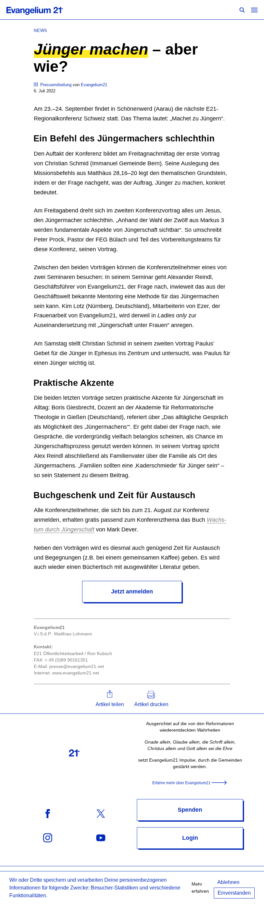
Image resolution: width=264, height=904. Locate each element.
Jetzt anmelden (132, 591)
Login (190, 838)
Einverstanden (234, 893)
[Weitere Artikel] (36, 84)
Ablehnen (228, 882)
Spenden (190, 809)
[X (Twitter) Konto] (100, 813)
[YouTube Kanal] (100, 837)
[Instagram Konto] (47, 837)
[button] (110, 698)
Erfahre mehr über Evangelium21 (181, 783)
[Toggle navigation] (254, 9)
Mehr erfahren (200, 887)
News (40, 30)
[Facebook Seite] (47, 813)
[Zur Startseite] (42, 9)
